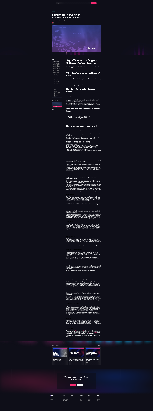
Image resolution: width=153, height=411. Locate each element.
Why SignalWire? (99, 401)
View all (99, 345)
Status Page (81, 401)
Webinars (89, 401)
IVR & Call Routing (65, 399)
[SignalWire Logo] (58, 3)
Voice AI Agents (65, 400)
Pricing (77, 3)
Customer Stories (90, 399)
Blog (54, 8)
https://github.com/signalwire (92, 332)
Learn (52, 8)
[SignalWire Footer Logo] (52, 395)
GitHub (81, 400)
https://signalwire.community (79, 330)
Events (89, 400)
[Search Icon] (89, 1)
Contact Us (98, 399)
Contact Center (65, 396)
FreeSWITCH (81, 399)
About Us (98, 396)
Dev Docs (81, 396)
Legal (97, 400)
